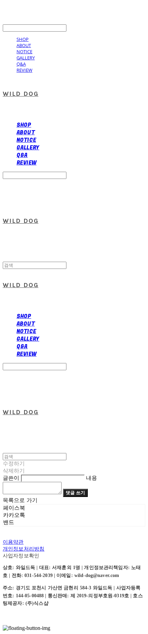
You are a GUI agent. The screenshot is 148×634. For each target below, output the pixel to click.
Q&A (21, 64)
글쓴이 (11, 478)
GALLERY (26, 58)
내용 (91, 478)
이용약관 (13, 542)
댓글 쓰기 (75, 492)
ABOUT (24, 45)
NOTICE (24, 51)
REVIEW (24, 70)
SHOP (23, 39)
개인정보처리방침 (23, 548)
